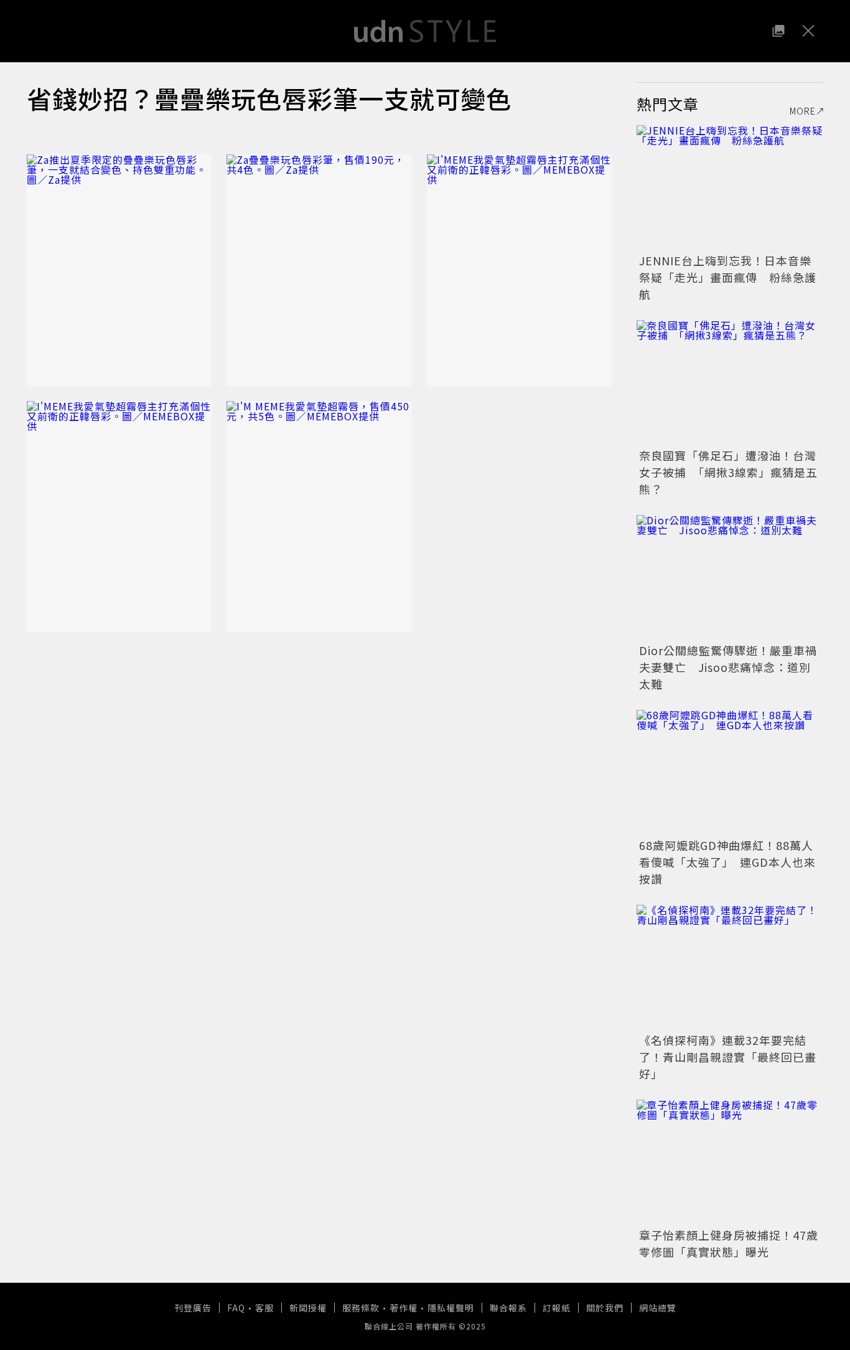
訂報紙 (557, 1308)
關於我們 (604, 1308)
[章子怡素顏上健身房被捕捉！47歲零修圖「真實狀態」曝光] (730, 1162)
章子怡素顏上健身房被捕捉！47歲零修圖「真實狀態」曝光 (728, 1243)
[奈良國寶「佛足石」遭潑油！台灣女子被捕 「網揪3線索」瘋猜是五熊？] (730, 382)
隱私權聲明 (450, 1307)
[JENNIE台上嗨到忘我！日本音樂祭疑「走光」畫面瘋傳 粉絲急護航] (730, 187)
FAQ (236, 1307)
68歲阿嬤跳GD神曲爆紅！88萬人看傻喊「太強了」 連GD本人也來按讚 (727, 862)
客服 (264, 1307)
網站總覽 (657, 1308)
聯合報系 (508, 1308)
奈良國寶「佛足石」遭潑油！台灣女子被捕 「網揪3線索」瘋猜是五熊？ (728, 472)
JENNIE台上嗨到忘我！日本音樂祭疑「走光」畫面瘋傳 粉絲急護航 (727, 277)
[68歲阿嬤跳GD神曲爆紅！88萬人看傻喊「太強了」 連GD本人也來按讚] (730, 772)
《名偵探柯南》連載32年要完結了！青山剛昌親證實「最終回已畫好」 (727, 1057)
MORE (803, 110)
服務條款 (361, 1307)
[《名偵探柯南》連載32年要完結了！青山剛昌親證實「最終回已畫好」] (730, 967)
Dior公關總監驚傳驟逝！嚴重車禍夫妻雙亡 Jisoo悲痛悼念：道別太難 (728, 667)
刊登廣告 (193, 1308)
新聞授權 (308, 1308)
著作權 (404, 1307)
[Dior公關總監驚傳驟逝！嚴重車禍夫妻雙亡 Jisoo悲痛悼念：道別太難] (730, 577)
